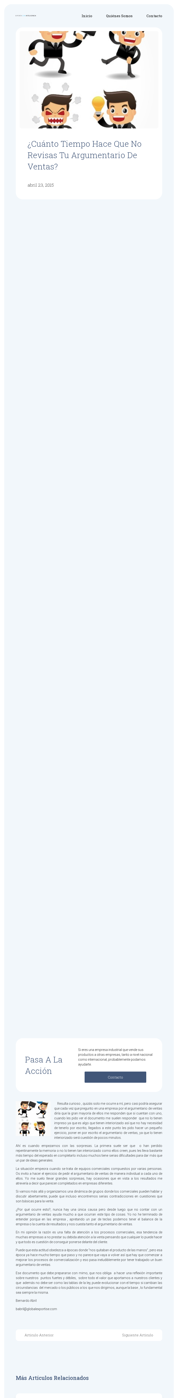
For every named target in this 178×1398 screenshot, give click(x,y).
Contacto (154, 15)
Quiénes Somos (119, 15)
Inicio (87, 15)
